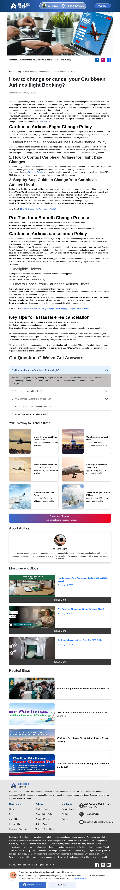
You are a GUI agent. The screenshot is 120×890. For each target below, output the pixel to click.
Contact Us (14, 824)
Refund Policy (42, 824)
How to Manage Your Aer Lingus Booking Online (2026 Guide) (40, 60)
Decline (62, 884)
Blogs (11, 814)
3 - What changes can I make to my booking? (31, 399)
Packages (66, 819)
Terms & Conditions (44, 829)
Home (11, 72)
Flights (65, 814)
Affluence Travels (35, 172)
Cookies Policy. (80, 878)
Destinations (68, 809)
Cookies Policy (42, 809)
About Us (13, 819)
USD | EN (102, 6)
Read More (60, 600)
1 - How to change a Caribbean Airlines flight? (36, 370)
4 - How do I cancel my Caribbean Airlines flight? (32, 407)
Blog (19, 72)
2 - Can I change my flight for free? (27, 391)
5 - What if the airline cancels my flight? (30, 414)
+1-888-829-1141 (44, 121)
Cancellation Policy (44, 814)
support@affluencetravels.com (98, 822)
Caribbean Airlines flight (56, 192)
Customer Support (18, 829)
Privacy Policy (42, 819)
